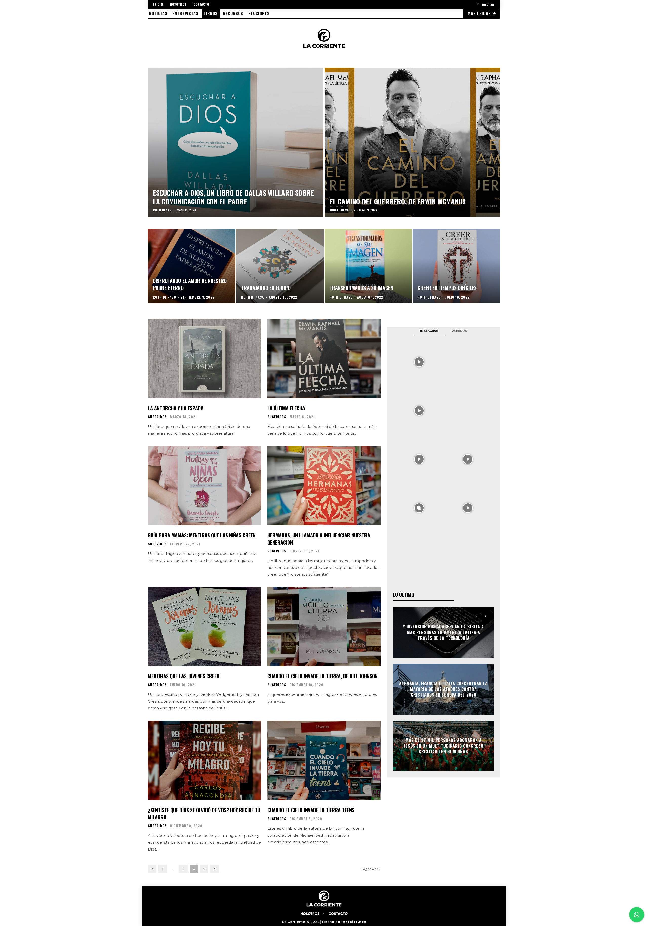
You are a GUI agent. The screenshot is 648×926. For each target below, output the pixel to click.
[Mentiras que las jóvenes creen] (204, 626)
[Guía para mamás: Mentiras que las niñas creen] (204, 485)
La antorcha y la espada (176, 408)
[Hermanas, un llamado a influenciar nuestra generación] (324, 485)
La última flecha (286, 408)
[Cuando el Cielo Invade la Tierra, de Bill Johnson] (324, 626)
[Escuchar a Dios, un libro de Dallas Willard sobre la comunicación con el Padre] (235, 142)
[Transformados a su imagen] (368, 266)
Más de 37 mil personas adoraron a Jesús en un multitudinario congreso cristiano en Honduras (443, 746)
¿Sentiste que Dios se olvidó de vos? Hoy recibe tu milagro (204, 813)
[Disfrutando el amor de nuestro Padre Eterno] (191, 266)
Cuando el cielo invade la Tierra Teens (310, 810)
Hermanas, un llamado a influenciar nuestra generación (318, 538)
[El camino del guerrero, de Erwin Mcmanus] (412, 142)
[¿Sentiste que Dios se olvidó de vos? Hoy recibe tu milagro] (204, 760)
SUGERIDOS (157, 416)
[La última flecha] (324, 358)
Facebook (458, 331)
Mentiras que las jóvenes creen (183, 676)
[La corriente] (324, 38)
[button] (485, 4)
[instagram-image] (419, 361)
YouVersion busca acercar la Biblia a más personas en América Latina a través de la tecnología (443, 632)
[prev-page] (152, 869)
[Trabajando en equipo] (280, 266)
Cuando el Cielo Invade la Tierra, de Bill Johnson (322, 676)
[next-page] (214, 869)
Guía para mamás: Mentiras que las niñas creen (202, 535)
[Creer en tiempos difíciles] (456, 266)
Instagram (429, 331)
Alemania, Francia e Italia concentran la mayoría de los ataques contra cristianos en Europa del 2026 (443, 689)
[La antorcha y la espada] (204, 358)
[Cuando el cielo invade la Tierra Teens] (324, 760)
